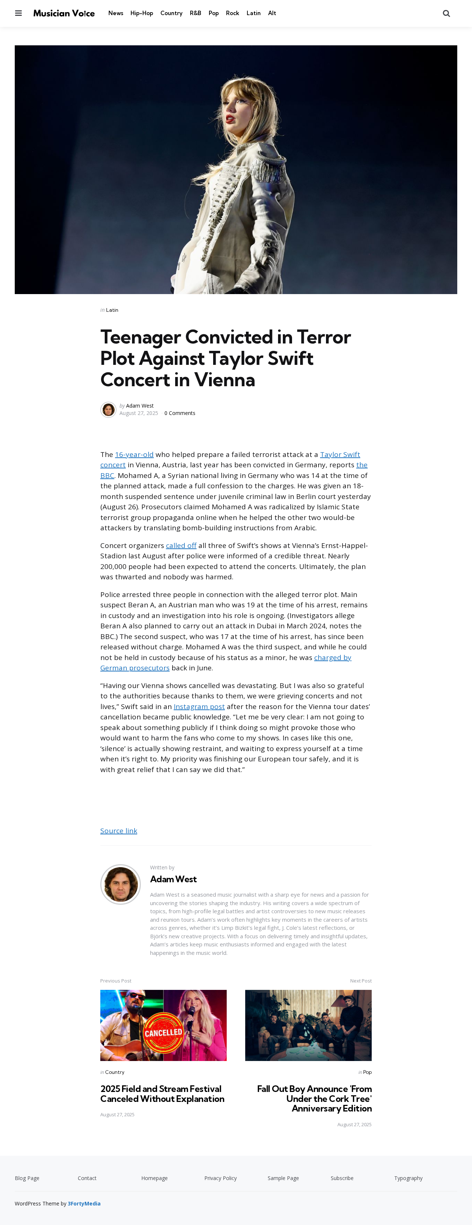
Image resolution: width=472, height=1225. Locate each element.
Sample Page (283, 1178)
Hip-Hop (142, 13)
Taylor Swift (340, 454)
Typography (408, 1178)
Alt (272, 13)
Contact (87, 1178)
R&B (195, 13)
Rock (232, 13)
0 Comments (179, 412)
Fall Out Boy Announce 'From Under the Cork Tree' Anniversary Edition (314, 1098)
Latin (254, 13)
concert (113, 465)
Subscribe (342, 1178)
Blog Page (27, 1178)
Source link (118, 830)
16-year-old (134, 454)
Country (171, 13)
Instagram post (199, 706)
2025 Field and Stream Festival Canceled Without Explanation (162, 1093)
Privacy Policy (220, 1178)
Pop (214, 13)
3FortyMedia (84, 1203)
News (115, 13)
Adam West (140, 405)
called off (181, 545)
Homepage (154, 1178)
